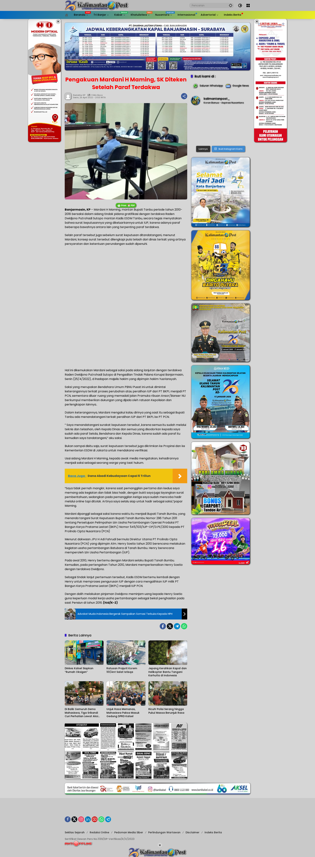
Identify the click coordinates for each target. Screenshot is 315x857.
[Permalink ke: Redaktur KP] (69, 96)
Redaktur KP (79, 95)
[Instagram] (81, 819)
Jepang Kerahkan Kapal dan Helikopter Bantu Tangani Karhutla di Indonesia (167, 672)
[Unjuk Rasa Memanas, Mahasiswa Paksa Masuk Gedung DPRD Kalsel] (125, 693)
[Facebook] (163, 626)
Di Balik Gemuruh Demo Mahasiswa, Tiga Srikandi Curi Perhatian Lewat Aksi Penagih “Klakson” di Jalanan (84, 712)
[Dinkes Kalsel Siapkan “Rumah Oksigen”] (84, 652)
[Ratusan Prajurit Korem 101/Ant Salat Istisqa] (125, 652)
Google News (240, 85)
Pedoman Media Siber (128, 832)
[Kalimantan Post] (97, 5)
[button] (230, 5)
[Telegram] (177, 626)
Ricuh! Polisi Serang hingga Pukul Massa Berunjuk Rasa (166, 711)
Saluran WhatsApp (211, 85)
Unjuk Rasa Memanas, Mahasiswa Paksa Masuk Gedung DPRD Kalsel (122, 712)
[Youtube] (95, 819)
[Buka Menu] (248, 5)
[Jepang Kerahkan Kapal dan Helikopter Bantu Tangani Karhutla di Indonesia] (167, 652)
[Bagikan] (184, 96)
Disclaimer (192, 832)
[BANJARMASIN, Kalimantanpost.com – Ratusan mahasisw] (220, 126)
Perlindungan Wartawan (164, 832)
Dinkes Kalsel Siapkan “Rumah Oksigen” (79, 670)
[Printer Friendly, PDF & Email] (126, 205)
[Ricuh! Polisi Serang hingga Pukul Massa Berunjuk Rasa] (167, 693)
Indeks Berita (213, 832)
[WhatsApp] (184, 626)
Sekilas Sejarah (75, 832)
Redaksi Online (99, 832)
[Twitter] (170, 626)
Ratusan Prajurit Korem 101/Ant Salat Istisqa (121, 670)
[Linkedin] (88, 819)
